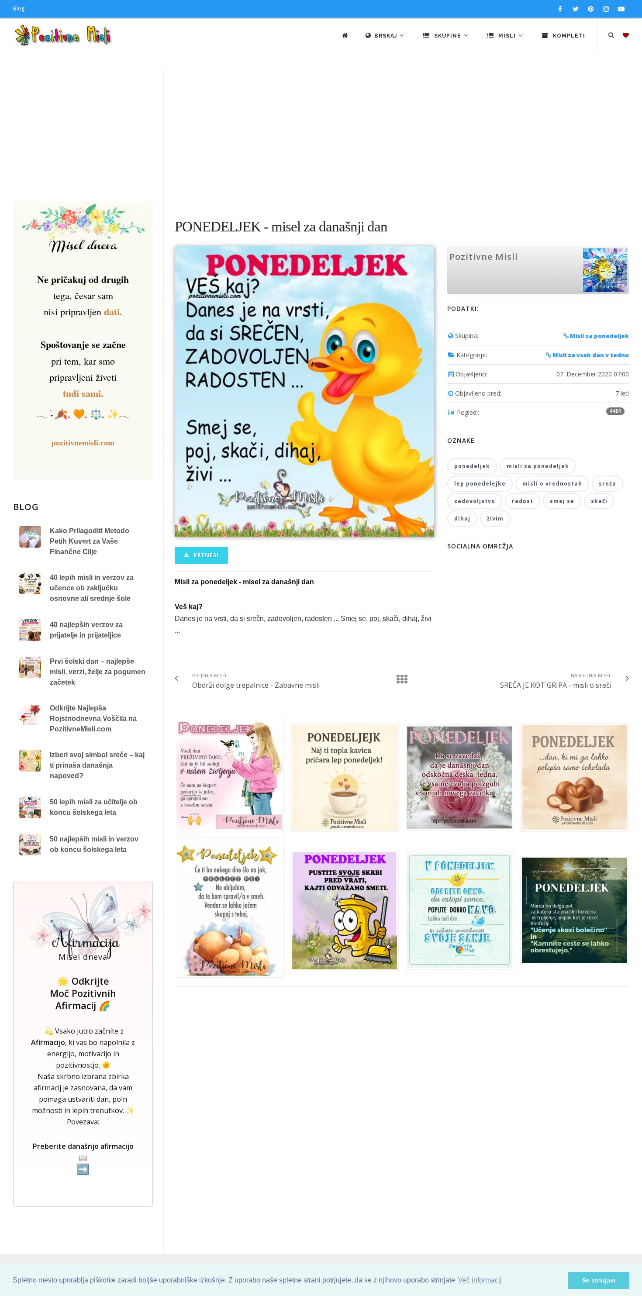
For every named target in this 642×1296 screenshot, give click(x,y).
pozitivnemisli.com (83, 442)
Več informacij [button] (480, 1280)
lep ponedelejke (480, 483)
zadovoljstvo (474, 501)
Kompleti (568, 36)
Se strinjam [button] (598, 1280)
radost (522, 501)
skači (599, 501)
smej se (562, 501)
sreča (607, 483)
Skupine (447, 36)
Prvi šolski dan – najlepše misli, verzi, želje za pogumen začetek (97, 672)
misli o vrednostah (552, 483)
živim (495, 518)
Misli (507, 36)
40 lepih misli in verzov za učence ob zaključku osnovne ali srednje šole (92, 588)
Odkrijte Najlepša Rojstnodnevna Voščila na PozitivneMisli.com (93, 718)
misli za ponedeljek (538, 466)
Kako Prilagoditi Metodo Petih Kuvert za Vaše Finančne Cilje (89, 541)
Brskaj (386, 36)
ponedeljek (472, 466)
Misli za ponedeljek (599, 336)
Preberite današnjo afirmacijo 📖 (83, 1158)
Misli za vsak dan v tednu (590, 355)
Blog (18, 8)
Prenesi (205, 555)
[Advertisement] (321, 136)
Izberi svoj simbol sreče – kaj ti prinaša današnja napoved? (97, 765)
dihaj (462, 518)
